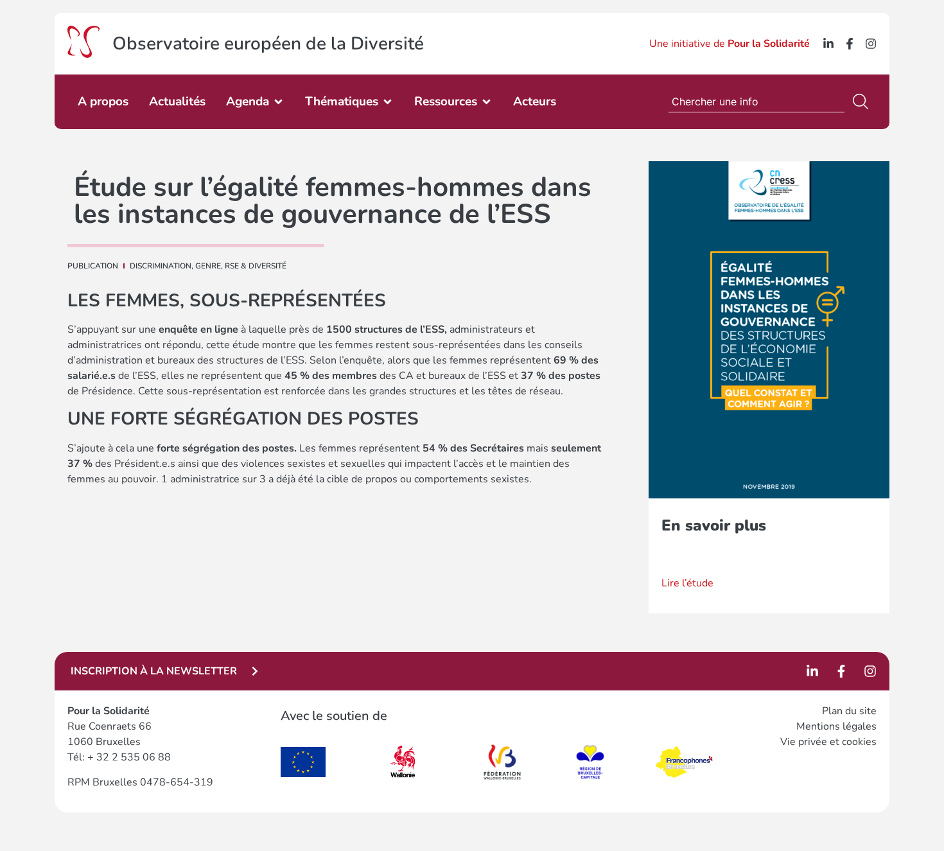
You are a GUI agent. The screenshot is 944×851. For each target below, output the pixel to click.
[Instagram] (871, 43)
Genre (208, 266)
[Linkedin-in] (828, 43)
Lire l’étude (687, 583)
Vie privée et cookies (828, 742)
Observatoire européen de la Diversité (268, 43)
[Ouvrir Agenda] (278, 101)
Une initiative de (729, 44)
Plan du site (849, 711)
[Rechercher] (863, 101)
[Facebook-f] (849, 43)
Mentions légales (836, 726)
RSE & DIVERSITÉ (255, 266)
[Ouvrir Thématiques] (387, 101)
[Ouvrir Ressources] (486, 101)
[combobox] (756, 101)
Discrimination (160, 266)
